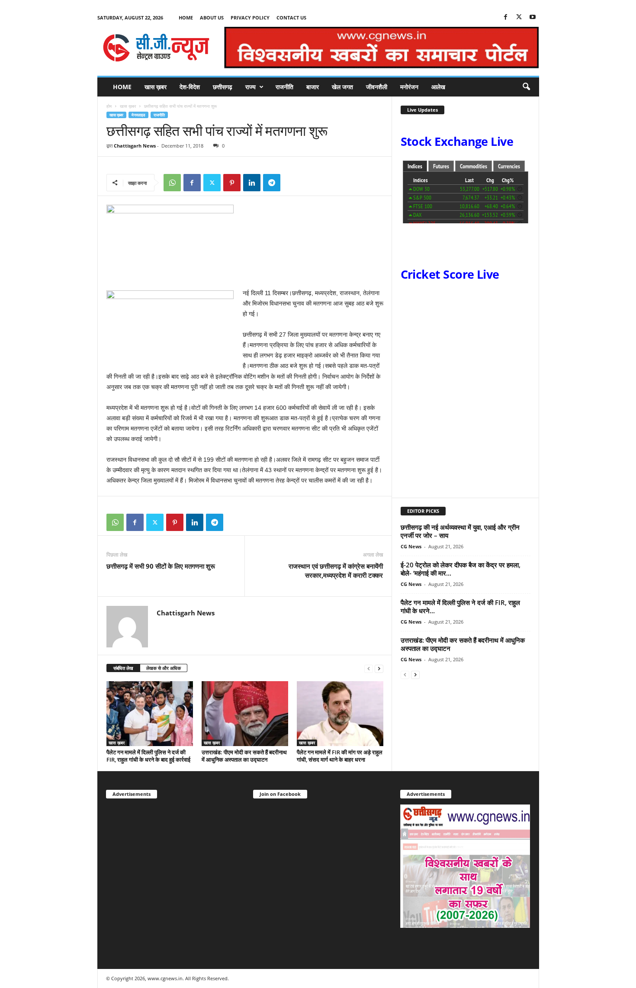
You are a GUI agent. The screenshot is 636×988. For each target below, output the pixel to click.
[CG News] (156, 47)
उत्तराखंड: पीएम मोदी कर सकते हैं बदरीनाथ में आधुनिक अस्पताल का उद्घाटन (244, 755)
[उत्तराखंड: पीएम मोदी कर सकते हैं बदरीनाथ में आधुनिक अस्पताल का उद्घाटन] (245, 713)
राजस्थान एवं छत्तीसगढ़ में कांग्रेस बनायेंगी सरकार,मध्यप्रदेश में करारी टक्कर (336, 570)
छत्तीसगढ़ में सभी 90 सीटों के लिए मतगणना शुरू (160, 566)
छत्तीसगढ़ (222, 87)
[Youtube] (532, 17)
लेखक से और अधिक (163, 668)
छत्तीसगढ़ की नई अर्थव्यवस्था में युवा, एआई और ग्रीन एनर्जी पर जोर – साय (460, 531)
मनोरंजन (409, 87)
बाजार (312, 87)
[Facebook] (506, 17)
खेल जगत (342, 87)
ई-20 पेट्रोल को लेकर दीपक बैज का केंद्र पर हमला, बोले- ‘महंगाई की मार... (460, 568)
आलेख (438, 87)
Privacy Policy (250, 17)
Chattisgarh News (135, 145)
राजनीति (284, 87)
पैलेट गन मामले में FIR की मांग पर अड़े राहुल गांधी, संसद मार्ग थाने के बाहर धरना (339, 755)
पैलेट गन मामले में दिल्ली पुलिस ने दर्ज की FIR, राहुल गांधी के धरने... (460, 606)
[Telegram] (271, 182)
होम (109, 106)
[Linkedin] (251, 182)
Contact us (291, 17)
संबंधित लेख (123, 668)
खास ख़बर (156, 87)
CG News (411, 546)
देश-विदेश (190, 87)
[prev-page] (368, 668)
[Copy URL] (291, 182)
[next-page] (379, 668)
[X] (519, 17)
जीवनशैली (376, 87)
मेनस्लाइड (138, 115)
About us (212, 17)
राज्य (250, 87)
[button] (526, 87)
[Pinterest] (232, 182)
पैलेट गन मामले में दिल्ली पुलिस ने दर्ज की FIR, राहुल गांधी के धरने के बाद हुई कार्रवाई (148, 755)
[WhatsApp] (172, 182)
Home (186, 17)
